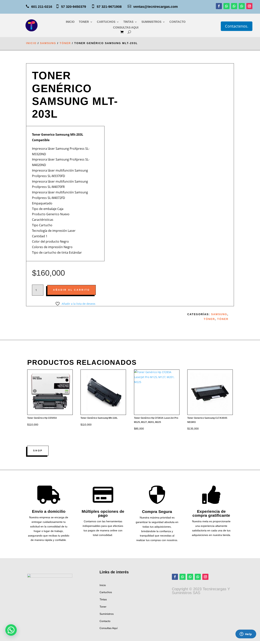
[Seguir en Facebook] (219, 6)
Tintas (103, 599)
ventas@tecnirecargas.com (155, 7)
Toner (103, 606)
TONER (84, 22)
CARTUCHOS (106, 22)
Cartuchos (106, 592)
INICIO (70, 22)
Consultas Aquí (109, 628)
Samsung (48, 43)
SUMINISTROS (151, 22)
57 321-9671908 (112, 7)
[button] (11, 630)
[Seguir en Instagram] (249, 6)
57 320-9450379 (76, 7)
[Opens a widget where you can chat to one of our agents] (245, 634)
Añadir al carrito (71, 290)
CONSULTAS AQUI (125, 27)
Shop (38, 450)
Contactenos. (236, 26)
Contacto (105, 621)
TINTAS (128, 22)
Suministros (107, 613)
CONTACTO (177, 22)
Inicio (31, 43)
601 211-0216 (41, 7)
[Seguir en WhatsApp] (226, 6)
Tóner (65, 43)
